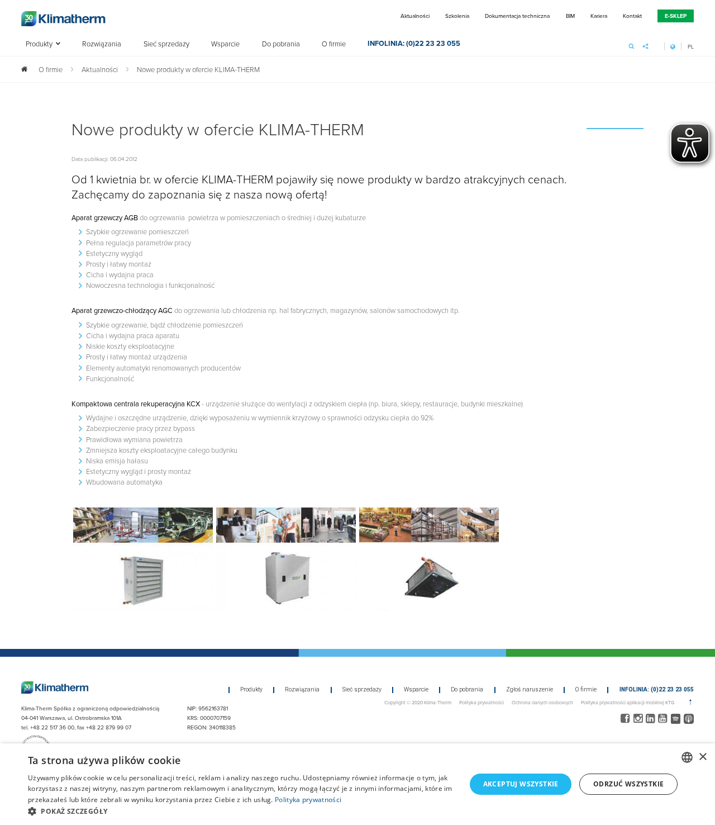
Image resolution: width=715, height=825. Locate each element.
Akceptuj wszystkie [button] (521, 784)
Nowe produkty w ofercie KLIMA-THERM (198, 69)
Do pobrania (281, 44)
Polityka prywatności (481, 702)
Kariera (598, 16)
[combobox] (687, 757)
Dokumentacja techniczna (517, 16)
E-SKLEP (676, 16)
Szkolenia (457, 16)
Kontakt (632, 16)
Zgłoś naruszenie (529, 690)
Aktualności (415, 16)
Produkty (39, 44)
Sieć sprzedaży (166, 44)
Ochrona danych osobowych (542, 702)
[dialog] (357, 784)
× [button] (702, 757)
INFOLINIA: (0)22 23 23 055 (414, 44)
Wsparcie (225, 44)
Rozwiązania (101, 44)
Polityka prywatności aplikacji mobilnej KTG (627, 702)
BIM (570, 16)
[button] (240, 811)
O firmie (334, 44)
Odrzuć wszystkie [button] (628, 784)
